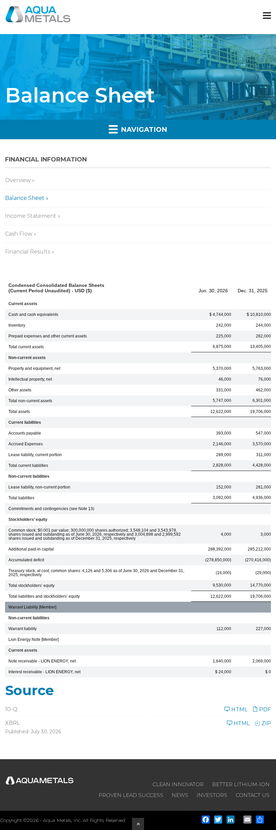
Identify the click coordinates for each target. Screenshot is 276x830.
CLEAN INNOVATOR (178, 784)
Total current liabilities (28, 466)
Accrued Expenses (25, 444)
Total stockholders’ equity (31, 586)
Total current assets (26, 347)
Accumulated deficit (26, 560)
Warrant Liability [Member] (32, 607)
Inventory (16, 325)
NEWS (180, 795)
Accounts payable (24, 433)
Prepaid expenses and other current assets (47, 336)
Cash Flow (18, 234)
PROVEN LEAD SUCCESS (131, 795)
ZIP (265, 723)
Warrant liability (22, 629)
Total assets (19, 412)
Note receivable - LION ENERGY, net (42, 661)
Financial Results (27, 251)
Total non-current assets (30, 401)
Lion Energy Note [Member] (33, 640)
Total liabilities (21, 498)
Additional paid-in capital (31, 549)
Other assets (19, 390)
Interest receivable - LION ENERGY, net (44, 672)
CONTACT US (253, 795)
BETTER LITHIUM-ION (241, 784)
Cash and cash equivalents (33, 315)
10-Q (11, 709)
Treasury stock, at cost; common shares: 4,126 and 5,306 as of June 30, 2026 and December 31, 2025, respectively (96, 573)
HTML (238, 709)
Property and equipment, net (34, 368)
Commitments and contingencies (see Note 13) (51, 509)
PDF (264, 709)
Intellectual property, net (30, 379)
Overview (18, 180)
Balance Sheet (24, 198)
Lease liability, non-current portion (39, 487)
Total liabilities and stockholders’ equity (44, 596)
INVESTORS (212, 795)
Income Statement (30, 216)
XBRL (12, 723)
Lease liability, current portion (35, 455)
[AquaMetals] (38, 18)
